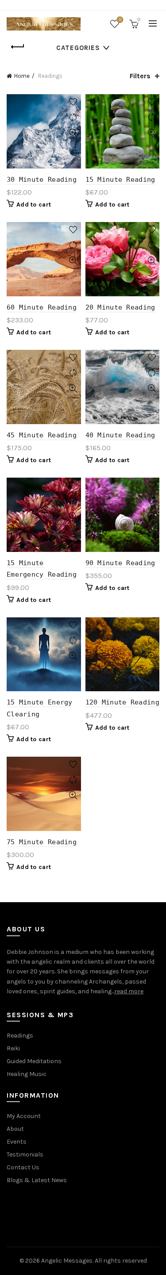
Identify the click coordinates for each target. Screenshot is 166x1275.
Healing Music (26, 1074)
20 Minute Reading (120, 307)
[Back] (18, 47)
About (15, 1129)
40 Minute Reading (120, 435)
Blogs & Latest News (37, 1180)
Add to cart (33, 204)
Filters (140, 76)
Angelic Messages (67, 1260)
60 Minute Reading (42, 307)
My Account (24, 1116)
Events (17, 1141)
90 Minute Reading (120, 563)
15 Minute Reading (120, 180)
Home (22, 76)
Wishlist (120, 19)
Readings (20, 1035)
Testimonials (25, 1154)
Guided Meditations (34, 1061)
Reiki (13, 1048)
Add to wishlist (73, 102)
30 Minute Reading (42, 180)
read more (128, 991)
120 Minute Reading (122, 702)
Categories (78, 48)
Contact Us (23, 1167)
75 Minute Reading (42, 842)
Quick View (73, 133)
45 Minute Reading (42, 435)
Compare (73, 117)
